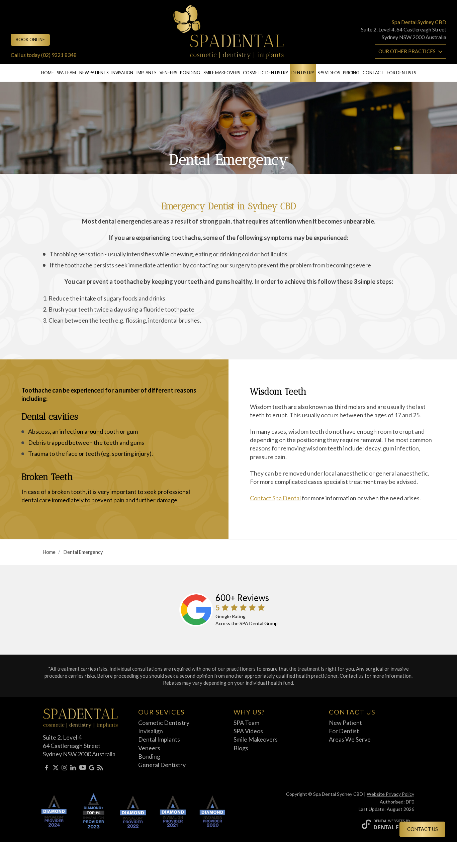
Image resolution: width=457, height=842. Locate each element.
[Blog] (100, 768)
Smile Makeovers (221, 72)
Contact (373, 72)
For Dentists (401, 72)
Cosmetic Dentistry (265, 72)
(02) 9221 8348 (59, 55)
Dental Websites (389, 820)
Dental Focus (393, 827)
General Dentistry (162, 764)
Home (47, 72)
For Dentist (344, 731)
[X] (56, 768)
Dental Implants (159, 739)
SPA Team (246, 722)
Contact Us (352, 712)
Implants (146, 72)
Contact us (422, 829)
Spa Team (66, 72)
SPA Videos (248, 731)
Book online (30, 39)
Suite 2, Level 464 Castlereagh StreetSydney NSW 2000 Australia (79, 746)
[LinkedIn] (73, 768)
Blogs (241, 748)
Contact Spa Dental (275, 498)
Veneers (168, 72)
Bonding (190, 72)
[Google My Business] (91, 768)
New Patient (345, 722)
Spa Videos (328, 72)
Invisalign (122, 72)
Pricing (351, 72)
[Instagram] (64, 768)
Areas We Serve (350, 739)
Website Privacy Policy (390, 794)
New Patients (93, 72)
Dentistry (302, 72)
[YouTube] (82, 768)
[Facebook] (47, 768)
